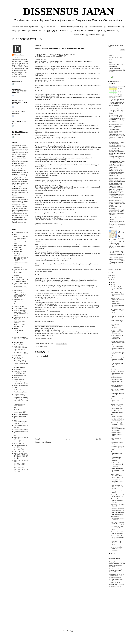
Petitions (111, 60)
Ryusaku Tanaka (114, 27)
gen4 (15, 435)
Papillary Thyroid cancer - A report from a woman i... (117, 470)
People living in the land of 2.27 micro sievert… (117, 513)
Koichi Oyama (49, 27)
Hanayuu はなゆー (19, 306)
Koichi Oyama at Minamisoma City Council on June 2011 (117, 475)
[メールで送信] (58, 344)
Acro (15, 234)
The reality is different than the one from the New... (117, 509)
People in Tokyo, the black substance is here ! (117, 321)
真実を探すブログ (19, 467)
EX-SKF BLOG (18, 277)
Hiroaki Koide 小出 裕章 (20, 308)
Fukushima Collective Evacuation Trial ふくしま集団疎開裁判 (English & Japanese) (21, 295)
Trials (110, 62)
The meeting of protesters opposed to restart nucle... (117, 394)
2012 (110, 277)
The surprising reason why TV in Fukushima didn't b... (117, 354)
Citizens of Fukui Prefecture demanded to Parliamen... (117, 305)
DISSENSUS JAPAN (68, 11)
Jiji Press (16, 335)
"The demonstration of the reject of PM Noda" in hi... (117, 316)
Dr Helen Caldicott (18, 273)
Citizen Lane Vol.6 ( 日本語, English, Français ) (117, 423)
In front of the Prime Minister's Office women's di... (116, 459)
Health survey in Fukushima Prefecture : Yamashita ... (117, 518)
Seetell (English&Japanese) (21, 414)
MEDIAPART (17, 369)
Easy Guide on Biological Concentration (117, 390)
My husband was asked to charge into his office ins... (117, 448)
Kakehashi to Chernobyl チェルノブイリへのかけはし (21, 338)
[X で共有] (62, 344)
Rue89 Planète (17, 410)
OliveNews (111, 31)
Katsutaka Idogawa (95, 31)
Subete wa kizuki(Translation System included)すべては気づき (21, 421)
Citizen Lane (36, 31)
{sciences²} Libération (19, 441)
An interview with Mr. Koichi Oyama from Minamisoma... (117, 331)
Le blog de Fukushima (19, 367)
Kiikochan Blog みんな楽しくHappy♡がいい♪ (20, 343)
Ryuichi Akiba (79, 35)
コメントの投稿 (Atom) (44, 442)
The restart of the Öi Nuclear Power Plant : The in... (117, 500)
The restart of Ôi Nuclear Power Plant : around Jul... (117, 381)
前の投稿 (98, 439)
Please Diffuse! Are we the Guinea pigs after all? (117, 411)
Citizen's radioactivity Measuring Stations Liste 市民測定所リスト (117, 70)
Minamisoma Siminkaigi (20, 375)
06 (112, 284)
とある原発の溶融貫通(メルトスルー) (20, 446)
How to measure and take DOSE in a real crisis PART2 (117, 310)
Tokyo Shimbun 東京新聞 (21, 429)
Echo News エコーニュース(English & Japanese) (21, 280)
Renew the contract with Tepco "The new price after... (117, 365)
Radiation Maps (113, 66)
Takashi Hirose (94, 35)
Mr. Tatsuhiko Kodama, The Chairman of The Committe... (117, 464)
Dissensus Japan (43, 343)
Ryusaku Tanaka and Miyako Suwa (25, 27)
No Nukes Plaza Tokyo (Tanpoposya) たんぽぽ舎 (21, 382)
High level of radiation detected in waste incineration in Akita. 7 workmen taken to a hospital (117, 203)
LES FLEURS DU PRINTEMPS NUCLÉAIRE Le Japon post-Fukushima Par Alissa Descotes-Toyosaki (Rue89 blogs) (21, 361)
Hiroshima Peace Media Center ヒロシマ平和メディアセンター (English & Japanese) (21, 313)
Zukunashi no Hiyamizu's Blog (72, 27)
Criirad (15, 265)
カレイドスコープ (19, 451)
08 (112, 279)
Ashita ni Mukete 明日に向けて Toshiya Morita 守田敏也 (21, 238)
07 (112, 282)
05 (112, 553)
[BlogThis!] (60, 344)
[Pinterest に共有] (66, 344)
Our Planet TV (17, 390)
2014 (110, 275)
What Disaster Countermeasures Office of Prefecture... (118, 428)
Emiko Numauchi (95, 27)
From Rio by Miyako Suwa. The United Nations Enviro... (116, 288)
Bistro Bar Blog (18, 251)
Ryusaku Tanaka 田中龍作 (21, 412)
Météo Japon (17, 377)
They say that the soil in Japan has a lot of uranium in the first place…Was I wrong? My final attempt (117, 564)
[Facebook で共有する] (64, 344)
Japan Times (17, 333)
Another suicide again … (117, 377)
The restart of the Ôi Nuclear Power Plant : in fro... (117, 543)
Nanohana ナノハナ (19, 379)
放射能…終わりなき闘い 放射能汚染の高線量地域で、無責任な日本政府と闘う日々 (21, 456)
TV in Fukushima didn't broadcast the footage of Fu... (117, 348)
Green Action (17, 304)
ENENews (16, 275)
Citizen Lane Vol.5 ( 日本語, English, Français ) (117, 523)
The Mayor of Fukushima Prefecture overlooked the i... (117, 537)
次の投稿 (37, 439)
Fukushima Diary (18, 299)
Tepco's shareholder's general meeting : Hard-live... (117, 294)
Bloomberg (17, 254)
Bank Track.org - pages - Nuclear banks (20, 246)
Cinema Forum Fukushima (21, 262)
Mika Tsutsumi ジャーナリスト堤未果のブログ (21, 372)
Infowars (16, 328)
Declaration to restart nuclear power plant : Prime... (117, 453)
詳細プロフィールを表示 (19, 76)
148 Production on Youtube (21, 232)
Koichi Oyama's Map (116, 408)
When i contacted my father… (116, 438)
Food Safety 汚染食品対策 (116, 64)
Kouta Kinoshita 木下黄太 (21, 353)
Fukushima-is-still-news (20, 302)
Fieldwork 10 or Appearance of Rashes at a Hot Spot (116, 585)
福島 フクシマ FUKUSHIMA (57, 31)
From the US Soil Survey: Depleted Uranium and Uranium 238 (115, 570)
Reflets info (17, 408)
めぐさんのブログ (19, 449)
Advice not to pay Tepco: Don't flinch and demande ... (117, 548)
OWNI (15, 387)
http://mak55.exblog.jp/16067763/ (54, 56)
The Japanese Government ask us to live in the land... (117, 527)
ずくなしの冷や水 (19, 443)
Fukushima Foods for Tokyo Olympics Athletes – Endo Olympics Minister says (116, 575)
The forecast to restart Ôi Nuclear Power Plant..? (117, 532)
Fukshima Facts (18, 290)
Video (24, 31)
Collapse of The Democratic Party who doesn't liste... (117, 299)
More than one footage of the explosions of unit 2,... (117, 359)
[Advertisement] (68, 421)
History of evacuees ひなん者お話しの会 (21, 318)
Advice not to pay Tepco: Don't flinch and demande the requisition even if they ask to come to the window (117, 254)
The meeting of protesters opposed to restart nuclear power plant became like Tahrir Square (117, 111)
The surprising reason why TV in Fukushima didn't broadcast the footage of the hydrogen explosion (116, 127)
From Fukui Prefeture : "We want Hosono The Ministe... (117, 487)
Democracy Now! (18, 267)
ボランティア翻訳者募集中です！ (25, 39)
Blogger (72, 631)
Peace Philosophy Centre (20, 392)
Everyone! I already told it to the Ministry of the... (117, 495)
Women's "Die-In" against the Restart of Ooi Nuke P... (117, 342)
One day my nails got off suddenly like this (117, 385)
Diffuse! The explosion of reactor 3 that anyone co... (117, 373)
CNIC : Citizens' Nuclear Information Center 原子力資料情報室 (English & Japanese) (21, 258)
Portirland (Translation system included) (19, 404)
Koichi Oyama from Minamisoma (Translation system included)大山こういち (21, 348)
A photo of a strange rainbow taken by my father (117, 434)
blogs (14, 31)
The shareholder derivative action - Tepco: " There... (117, 400)
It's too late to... (114, 369)
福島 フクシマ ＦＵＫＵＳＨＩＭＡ (21, 470)
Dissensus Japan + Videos (116, 57)
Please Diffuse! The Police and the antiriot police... (117, 419)
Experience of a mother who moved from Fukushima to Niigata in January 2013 (116, 581)
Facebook (111, 55)
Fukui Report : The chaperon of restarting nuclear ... (117, 481)
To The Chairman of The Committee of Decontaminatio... (117, 337)
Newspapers (78, 31)
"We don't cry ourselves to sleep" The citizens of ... (117, 415)
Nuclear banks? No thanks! (21, 385)
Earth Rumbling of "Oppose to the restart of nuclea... (117, 326)
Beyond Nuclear (18, 249)
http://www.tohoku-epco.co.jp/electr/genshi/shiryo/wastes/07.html (56, 120)
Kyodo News (17, 355)
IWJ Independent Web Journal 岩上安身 (19, 325)
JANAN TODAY (18, 330)
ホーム (68, 439)
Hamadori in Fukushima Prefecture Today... (117, 405)
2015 (110, 272)
